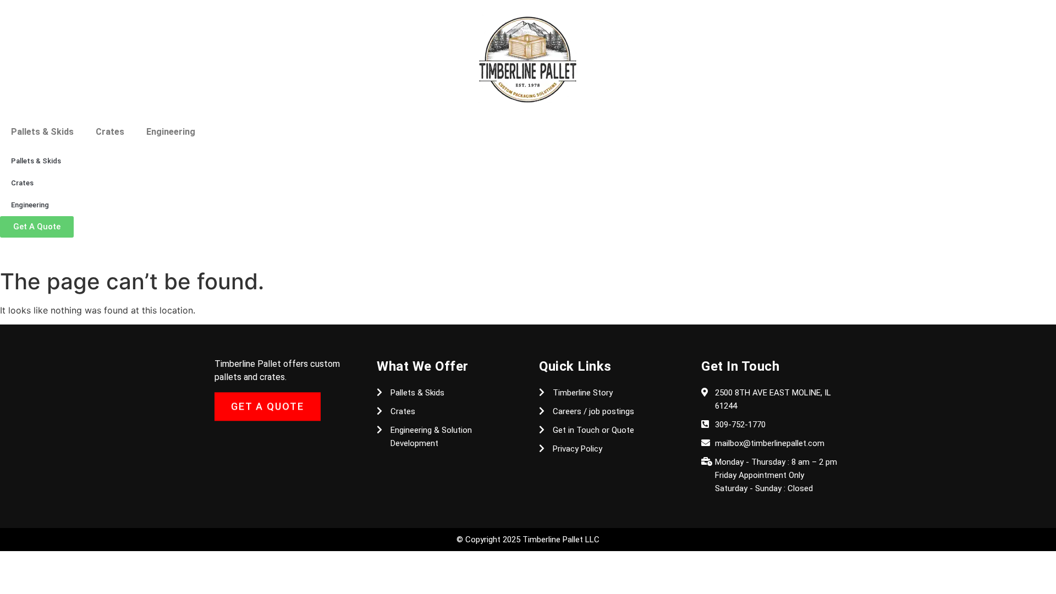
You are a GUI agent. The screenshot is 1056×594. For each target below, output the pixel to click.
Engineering (170, 132)
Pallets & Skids (42, 132)
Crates (110, 132)
